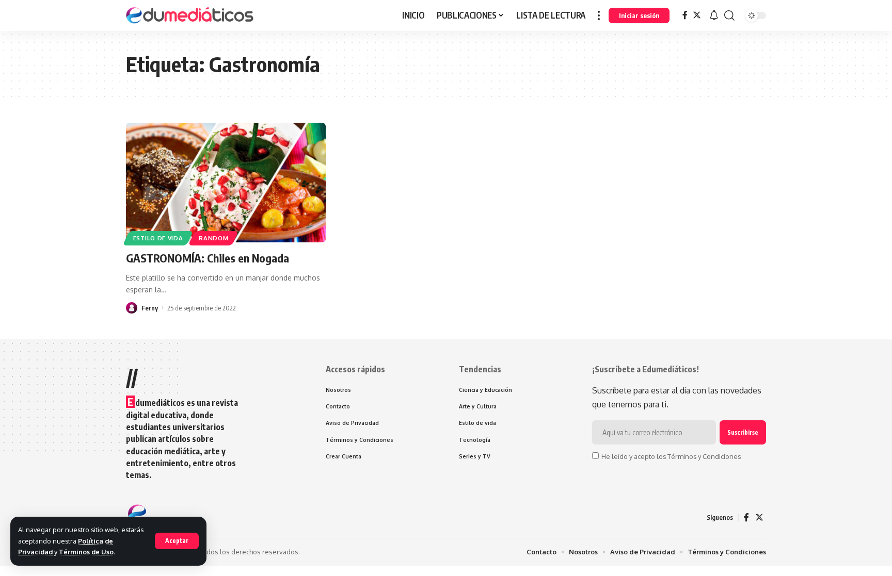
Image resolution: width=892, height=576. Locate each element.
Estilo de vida (158, 238)
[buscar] (729, 15)
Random (213, 238)
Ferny (149, 308)
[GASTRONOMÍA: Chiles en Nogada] (226, 182)
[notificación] (714, 15)
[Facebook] (685, 15)
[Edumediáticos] (190, 15)
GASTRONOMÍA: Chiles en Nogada (207, 258)
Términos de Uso (86, 552)
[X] (697, 15)
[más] (599, 15)
